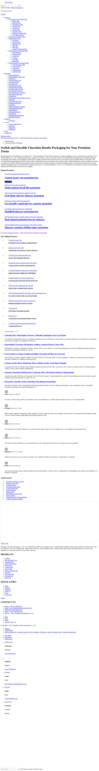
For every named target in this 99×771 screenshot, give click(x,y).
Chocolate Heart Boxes (13, 487)
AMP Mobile (9, 630)
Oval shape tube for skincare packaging (24, 195)
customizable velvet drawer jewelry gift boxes (23, 250)
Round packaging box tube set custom (20, 303)
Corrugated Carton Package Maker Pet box (22, 318)
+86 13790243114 (10, 653)
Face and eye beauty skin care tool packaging (23, 296)
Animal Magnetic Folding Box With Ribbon (22, 273)
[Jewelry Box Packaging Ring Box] (20, 255)
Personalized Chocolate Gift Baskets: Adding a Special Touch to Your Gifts (34, 344)
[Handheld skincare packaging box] (18, 209)
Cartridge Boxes (11, 485)
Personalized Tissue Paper (14, 494)
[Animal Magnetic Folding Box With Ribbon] (23, 270)
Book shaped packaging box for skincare (25, 219)
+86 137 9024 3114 (17, 8)
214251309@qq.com (11, 698)
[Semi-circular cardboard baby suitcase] (21, 285)
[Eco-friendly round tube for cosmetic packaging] (17, 201)
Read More (8, 182)
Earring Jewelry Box (12, 483)
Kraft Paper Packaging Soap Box (19, 311)
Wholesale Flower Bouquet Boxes (16, 497)
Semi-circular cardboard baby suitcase (21, 288)
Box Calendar (34, 632)
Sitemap (7, 628)
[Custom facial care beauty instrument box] (23, 263)
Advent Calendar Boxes (54, 632)
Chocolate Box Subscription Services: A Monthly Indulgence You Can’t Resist (35, 335)
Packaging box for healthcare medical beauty (23, 243)
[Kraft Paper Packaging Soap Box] (13, 308)
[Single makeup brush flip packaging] (15, 185)
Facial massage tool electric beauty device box (23, 280)
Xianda (7, 713)
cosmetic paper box (23, 632)
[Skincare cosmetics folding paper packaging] (23, 225)
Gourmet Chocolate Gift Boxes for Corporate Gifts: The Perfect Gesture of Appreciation (39, 372)
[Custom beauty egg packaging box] (17, 174)
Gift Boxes (42, 632)
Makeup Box (10, 492)
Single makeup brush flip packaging (22, 187)
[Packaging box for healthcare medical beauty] (15, 240)
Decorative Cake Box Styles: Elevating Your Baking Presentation (30, 382)
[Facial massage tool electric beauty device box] (21, 278)
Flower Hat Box (11, 490)
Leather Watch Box (12, 488)
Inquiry (3, 598)
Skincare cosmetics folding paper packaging (26, 227)
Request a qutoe (6, 136)
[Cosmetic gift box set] (22, 323)
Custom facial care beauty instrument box (22, 265)
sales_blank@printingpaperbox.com (16, 684)
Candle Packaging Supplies (14, 499)
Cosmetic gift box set (15, 326)
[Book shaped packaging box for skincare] (24, 217)
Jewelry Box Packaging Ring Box (19, 258)
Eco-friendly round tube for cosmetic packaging (28, 203)
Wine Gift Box (10, 495)
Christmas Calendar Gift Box (15, 481)
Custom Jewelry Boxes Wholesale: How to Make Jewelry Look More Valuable (35, 363)
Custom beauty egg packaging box (21, 177)
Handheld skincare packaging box (21, 211)
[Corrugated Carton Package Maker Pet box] (13, 316)
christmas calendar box (69, 632)
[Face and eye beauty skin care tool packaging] (27, 293)
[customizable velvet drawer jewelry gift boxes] (16, 248)
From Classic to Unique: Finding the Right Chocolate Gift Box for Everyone (35, 354)
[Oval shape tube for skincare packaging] (20, 193)
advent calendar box (11, 632)
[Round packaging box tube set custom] (22, 301)
